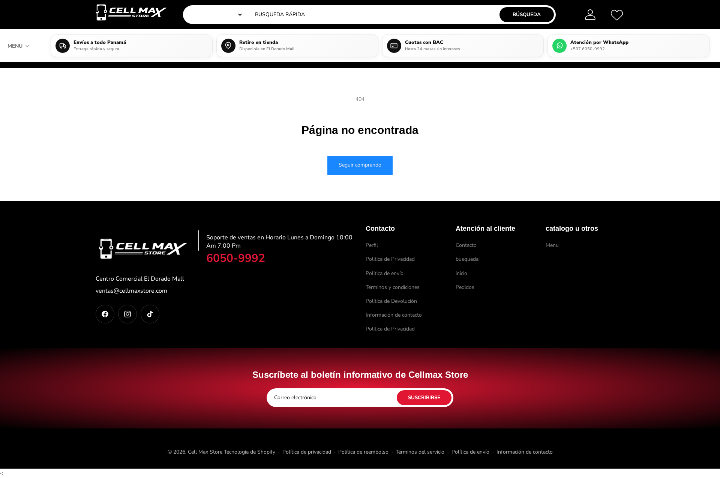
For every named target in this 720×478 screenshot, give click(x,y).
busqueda (467, 259)
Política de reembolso (363, 451)
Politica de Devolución (391, 301)
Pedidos (465, 287)
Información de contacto (394, 315)
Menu (552, 245)
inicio (461, 273)
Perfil (372, 245)
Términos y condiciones (393, 287)
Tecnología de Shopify (249, 451)
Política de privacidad (306, 451)
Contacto (466, 245)
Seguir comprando (360, 164)
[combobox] (324, 15)
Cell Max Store (205, 451)
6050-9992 (235, 258)
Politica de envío (385, 273)
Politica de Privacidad (390, 259)
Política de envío (470, 451)
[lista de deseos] (616, 14)
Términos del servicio (420, 451)
